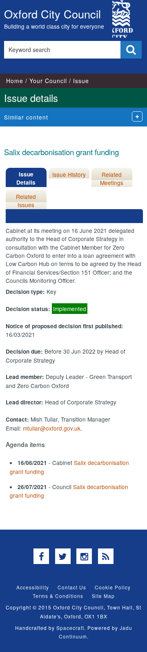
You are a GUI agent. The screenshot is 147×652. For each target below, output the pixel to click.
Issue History (69, 174)
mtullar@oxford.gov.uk (51, 428)
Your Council (48, 81)
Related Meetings (111, 178)
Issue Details (26, 178)
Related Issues (26, 200)
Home (14, 81)
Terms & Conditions (58, 595)
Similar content (26, 117)
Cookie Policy (113, 587)
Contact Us (72, 587)
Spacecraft (70, 627)
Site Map (103, 595)
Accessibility (32, 587)
